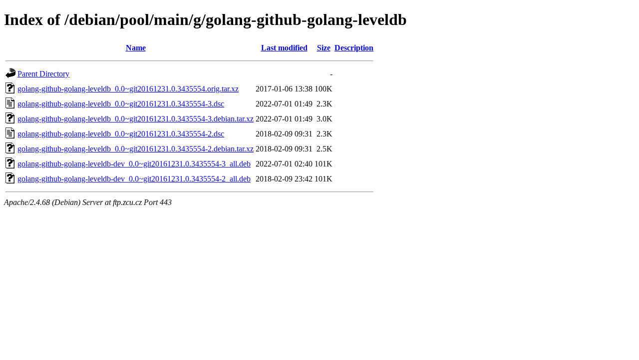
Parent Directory (43, 74)
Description (353, 48)
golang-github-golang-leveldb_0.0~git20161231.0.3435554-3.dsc (120, 104)
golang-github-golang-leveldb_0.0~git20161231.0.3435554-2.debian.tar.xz (135, 148)
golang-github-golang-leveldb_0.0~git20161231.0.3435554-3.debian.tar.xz (135, 118)
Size (323, 48)
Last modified (284, 48)
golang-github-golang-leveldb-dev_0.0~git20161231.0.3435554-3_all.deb (134, 164)
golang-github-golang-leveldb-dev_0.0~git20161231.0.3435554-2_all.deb (134, 178)
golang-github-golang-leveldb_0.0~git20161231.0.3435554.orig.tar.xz (128, 88)
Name (136, 48)
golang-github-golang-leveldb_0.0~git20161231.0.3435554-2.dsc (120, 134)
